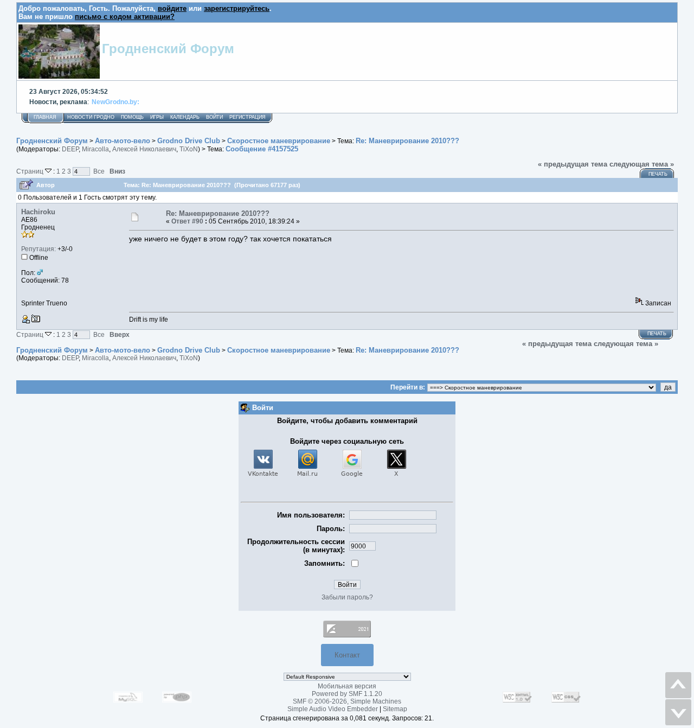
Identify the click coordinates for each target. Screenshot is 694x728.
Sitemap (395, 709)
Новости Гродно (90, 117)
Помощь (132, 117)
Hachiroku (38, 212)
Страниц (30, 171)
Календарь (185, 117)
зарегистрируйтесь (236, 8)
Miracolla (95, 149)
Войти (214, 117)
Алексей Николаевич (144, 149)
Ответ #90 (187, 221)
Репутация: (38, 249)
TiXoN (188, 149)
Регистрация (247, 117)
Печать (657, 174)
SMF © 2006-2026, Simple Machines (347, 701)
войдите (172, 8)
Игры (157, 117)
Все (99, 171)
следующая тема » (641, 164)
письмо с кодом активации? (125, 16)
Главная (45, 117)
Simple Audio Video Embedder (332, 709)
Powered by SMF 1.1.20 (347, 694)
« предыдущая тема (572, 164)
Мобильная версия (347, 686)
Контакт (347, 655)
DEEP (70, 149)
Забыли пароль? (347, 597)
